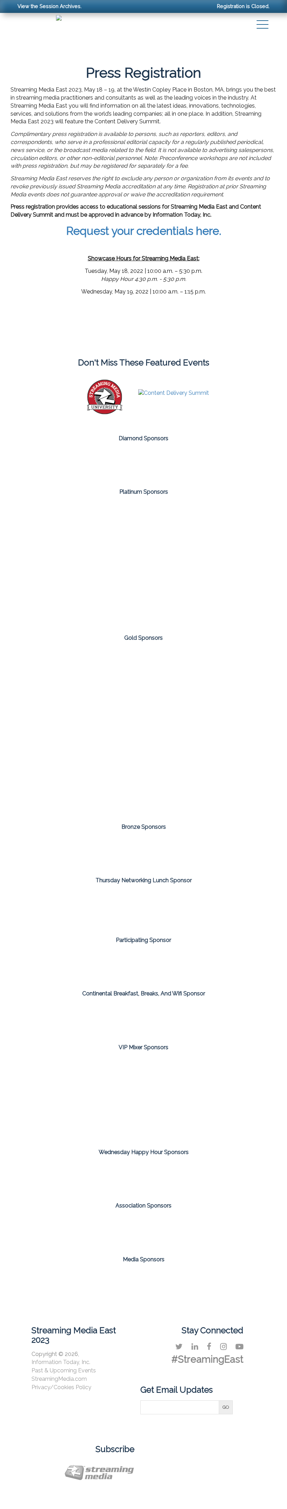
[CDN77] (143, 1018)
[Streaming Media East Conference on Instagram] (223, 1346)
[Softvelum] (225, 562)
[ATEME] (225, 674)
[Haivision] (225, 521)
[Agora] (143, 674)
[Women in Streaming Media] (197, 1229)
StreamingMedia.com (59, 1379)
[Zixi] (184, 603)
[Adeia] (62, 521)
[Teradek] (225, 851)
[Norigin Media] (143, 785)
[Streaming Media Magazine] (63, 1280)
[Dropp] (62, 730)
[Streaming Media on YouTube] (239, 1346)
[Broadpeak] (143, 851)
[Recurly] (143, 562)
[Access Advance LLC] (143, 961)
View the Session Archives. (50, 6)
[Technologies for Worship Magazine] (224, 1280)
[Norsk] (103, 460)
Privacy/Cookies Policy (61, 1387)
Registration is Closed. (243, 6)
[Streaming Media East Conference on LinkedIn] (194, 1346)
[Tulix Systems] (184, 460)
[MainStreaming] (62, 562)
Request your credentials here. (143, 230)
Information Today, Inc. (60, 1362)
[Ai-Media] (62, 851)
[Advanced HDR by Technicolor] (62, 674)
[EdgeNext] (143, 521)
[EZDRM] (143, 730)
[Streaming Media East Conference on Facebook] (209, 1346)
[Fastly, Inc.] (143, 907)
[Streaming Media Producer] (170, 1280)
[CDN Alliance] (90, 1229)
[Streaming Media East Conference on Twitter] (179, 1346)
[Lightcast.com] (225, 730)
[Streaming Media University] (104, 412)
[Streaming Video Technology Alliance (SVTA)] (143, 1229)
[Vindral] (103, 603)
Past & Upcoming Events (63, 1370)
